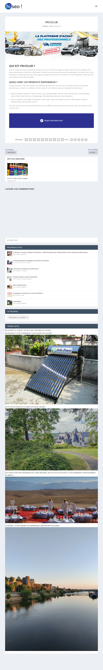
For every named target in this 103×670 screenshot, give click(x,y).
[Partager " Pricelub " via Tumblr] (38, 140)
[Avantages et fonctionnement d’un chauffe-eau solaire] (51, 404)
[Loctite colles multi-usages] (17, 169)
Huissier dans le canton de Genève (25, 277)
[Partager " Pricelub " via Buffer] (50, 140)
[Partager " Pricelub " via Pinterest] (42, 140)
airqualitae (17, 301)
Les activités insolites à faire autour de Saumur (25, 407)
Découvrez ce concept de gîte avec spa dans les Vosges (28, 330)
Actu (22, 262)
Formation (24, 271)
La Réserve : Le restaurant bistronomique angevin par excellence (32, 526)
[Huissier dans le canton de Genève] (9, 278)
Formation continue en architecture (26, 269)
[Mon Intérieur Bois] (9, 286)
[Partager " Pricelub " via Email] (58, 140)
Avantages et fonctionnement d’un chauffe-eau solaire (28, 333)
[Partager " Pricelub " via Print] (62, 140)
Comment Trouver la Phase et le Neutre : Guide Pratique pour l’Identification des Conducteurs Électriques (50, 252)
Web (22, 295)
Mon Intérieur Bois (19, 285)
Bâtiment (23, 287)
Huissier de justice (26, 279)
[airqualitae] (9, 302)
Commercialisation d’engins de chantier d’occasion (31, 261)
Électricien (23, 254)
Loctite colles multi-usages (17, 178)
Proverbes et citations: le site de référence (28, 293)
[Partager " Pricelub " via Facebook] (26, 140)
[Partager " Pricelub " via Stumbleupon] (54, 140)
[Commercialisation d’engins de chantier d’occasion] (9, 261)
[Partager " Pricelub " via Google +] (34, 140)
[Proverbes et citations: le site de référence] (9, 294)
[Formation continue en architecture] (9, 270)
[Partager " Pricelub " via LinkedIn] (46, 140)
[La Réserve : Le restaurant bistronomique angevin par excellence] (51, 650)
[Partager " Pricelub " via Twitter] (30, 140)
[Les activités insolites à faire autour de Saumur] (51, 470)
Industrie (45, 26)
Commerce (27, 262)
